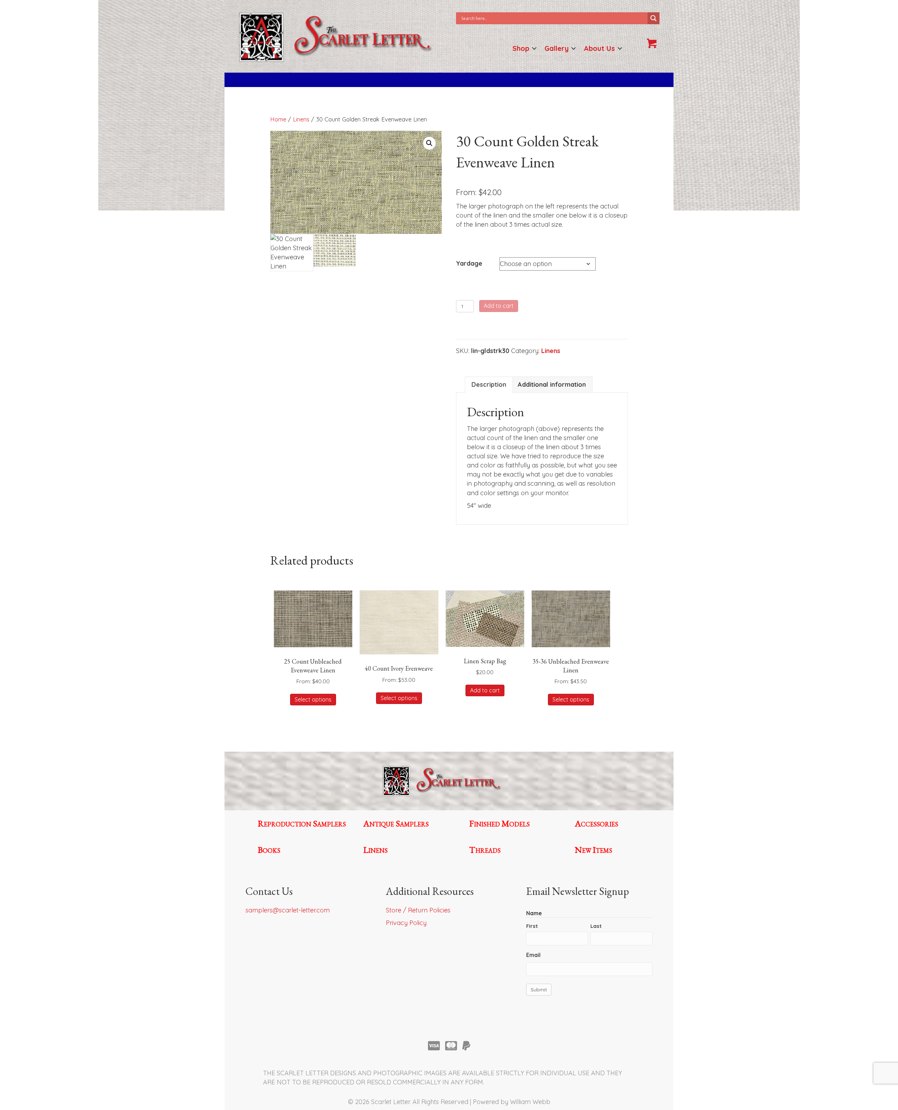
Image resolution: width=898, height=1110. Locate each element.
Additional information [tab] (552, 384)
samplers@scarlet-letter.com (288, 910)
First (532, 926)
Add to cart (499, 305)
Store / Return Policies (418, 910)
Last (596, 926)
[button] (534, 48)
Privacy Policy (406, 923)
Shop (520, 48)
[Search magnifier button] (653, 18)
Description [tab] (488, 384)
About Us (599, 48)
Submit (539, 989)
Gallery (556, 48)
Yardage (469, 263)
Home (278, 119)
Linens (301, 119)
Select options (313, 699)
